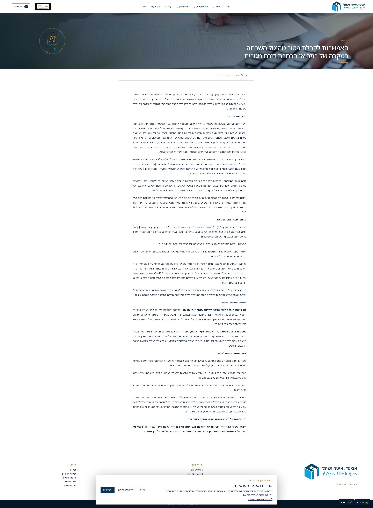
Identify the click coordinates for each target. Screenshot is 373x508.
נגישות (346, 502)
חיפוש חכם (20, 6)
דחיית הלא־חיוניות (125, 490)
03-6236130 (197, 470)
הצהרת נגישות (70, 481)
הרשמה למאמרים (69, 474)
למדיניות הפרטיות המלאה (260, 499)
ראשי (228, 6)
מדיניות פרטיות (69, 477)
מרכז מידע (182, 6)
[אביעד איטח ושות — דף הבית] (343, 6)
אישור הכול (107, 490)
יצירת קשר (155, 6)
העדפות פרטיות (69, 485)
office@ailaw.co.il (195, 474)
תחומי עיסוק (200, 6)
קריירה (168, 6)
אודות (217, 6)
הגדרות (143, 490)
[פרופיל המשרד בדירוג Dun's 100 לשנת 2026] (43, 6)
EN (144, 6)
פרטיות (362, 502)
